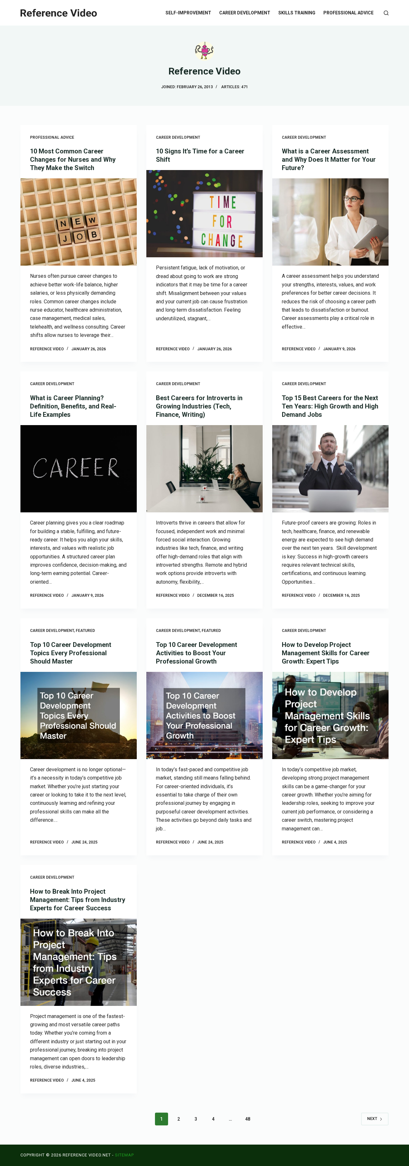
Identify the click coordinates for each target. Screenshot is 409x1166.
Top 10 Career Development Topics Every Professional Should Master (70, 653)
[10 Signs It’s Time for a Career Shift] (204, 213)
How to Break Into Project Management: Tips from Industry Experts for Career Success (77, 900)
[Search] (386, 13)
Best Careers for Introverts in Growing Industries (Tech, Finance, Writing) (199, 406)
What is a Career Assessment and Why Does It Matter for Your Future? (329, 159)
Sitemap (124, 1155)
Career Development (244, 12)
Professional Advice (348, 12)
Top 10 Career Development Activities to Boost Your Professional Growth (196, 653)
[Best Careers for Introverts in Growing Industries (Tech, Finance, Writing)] (204, 468)
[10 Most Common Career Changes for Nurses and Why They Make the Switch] (78, 222)
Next (372, 1118)
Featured (85, 630)
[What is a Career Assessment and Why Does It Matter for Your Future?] (330, 222)
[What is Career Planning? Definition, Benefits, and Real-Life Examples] (78, 468)
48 (247, 1119)
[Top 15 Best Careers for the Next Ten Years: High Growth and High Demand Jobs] (330, 468)
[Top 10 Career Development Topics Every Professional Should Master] (78, 715)
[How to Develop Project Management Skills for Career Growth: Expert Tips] (330, 715)
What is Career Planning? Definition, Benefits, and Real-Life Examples (73, 406)
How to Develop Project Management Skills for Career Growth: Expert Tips (326, 653)
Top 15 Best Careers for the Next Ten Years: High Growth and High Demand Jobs (330, 406)
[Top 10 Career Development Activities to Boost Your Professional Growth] (204, 715)
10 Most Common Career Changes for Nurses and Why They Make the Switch (73, 159)
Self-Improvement (188, 12)
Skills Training (296, 12)
